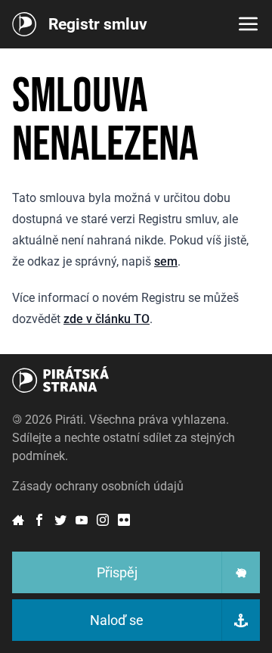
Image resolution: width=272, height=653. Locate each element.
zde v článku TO (106, 319)
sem (166, 261)
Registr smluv (97, 24)
